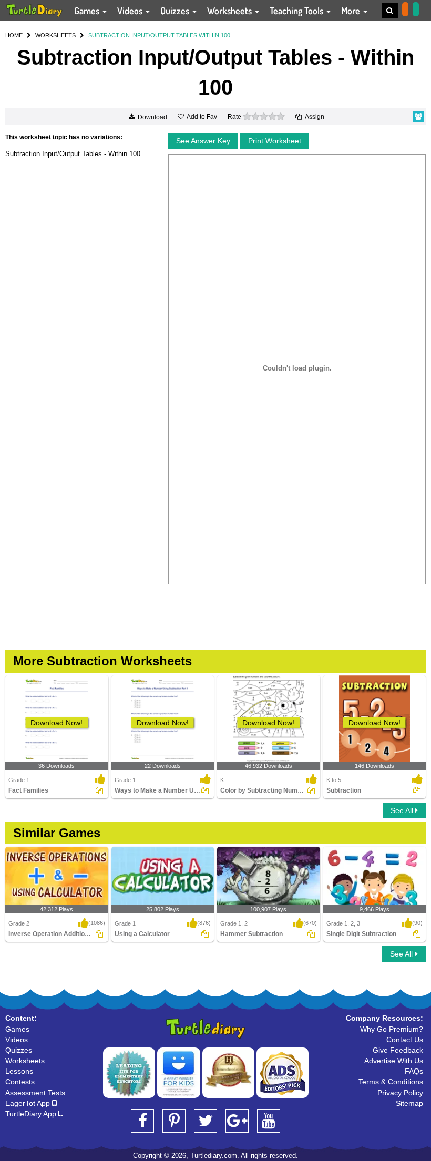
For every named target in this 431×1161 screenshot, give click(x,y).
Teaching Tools (297, 10)
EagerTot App (28, 1103)
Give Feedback (398, 1050)
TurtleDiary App (31, 1113)
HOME (14, 35)
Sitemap (409, 1103)
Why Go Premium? (391, 1029)
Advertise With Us (393, 1060)
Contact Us (404, 1039)
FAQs (414, 1071)
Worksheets (230, 10)
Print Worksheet (274, 141)
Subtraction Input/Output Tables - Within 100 (72, 154)
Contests (20, 1081)
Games (87, 10)
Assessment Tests (35, 1092)
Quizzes (175, 10)
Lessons (19, 1071)
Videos (131, 10)
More (351, 10)
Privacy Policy (400, 1092)
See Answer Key (203, 141)
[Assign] (99, 790)
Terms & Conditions (390, 1081)
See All (403, 810)
